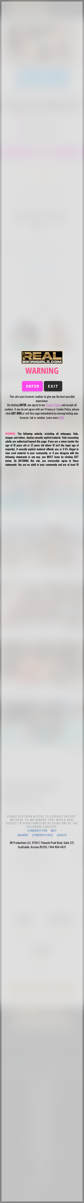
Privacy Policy (53, 405)
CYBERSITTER (37, 830)
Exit (53, 386)
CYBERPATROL (42, 835)
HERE (61, 417)
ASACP (62, 835)
